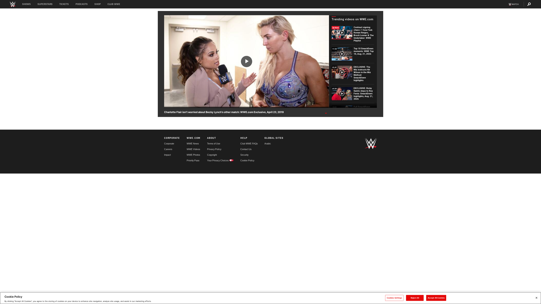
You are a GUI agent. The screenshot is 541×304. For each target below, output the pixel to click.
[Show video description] (326, 112)
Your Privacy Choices (218, 160)
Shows (26, 4)
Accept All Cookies (436, 298)
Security (244, 155)
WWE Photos (193, 155)
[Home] (12, 4)
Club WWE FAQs (249, 143)
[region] (270, 298)
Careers (168, 149)
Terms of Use (213, 143)
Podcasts (82, 4)
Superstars (45, 4)
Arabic (267, 143)
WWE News (193, 143)
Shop (97, 4)
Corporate (169, 143)
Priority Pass (193, 160)
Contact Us (245, 149)
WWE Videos (193, 149)
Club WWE (113, 4)
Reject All (415, 298)
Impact (167, 155)
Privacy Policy (214, 149)
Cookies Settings (394, 298)
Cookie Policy (247, 160)
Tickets (64, 4)
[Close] (536, 298)
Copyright (212, 155)
